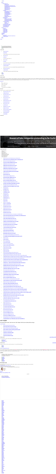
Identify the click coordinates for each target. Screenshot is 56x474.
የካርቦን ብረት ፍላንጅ (6, 250)
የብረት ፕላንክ (6, 15)
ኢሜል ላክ (1, 371)
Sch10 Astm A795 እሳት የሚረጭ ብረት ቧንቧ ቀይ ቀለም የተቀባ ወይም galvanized (15, 289)
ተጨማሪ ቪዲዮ (54, 342)
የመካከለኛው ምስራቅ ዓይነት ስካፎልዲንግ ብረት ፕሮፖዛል (11, 186)
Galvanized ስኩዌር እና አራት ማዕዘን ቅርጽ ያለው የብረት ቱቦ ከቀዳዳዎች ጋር (14, 318)
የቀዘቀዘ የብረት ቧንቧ (7, 7)
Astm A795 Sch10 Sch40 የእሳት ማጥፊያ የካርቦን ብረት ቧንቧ (12, 253)
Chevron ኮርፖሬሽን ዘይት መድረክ (8, 335)
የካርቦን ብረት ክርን (5, 239)
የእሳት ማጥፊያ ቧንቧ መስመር (6, 24)
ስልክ (2, 354)
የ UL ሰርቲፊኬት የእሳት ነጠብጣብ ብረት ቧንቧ (9, 271)
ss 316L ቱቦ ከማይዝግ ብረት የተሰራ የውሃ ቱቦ (9, 227)
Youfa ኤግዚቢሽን (5, 29)
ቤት (2, 2)
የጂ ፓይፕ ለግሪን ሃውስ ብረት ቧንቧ (8, 309)
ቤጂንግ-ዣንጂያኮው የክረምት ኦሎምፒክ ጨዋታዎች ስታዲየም (11, 329)
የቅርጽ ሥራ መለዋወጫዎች (7, 203)
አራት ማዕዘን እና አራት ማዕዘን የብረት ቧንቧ (10, 5)
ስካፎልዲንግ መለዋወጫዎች (8, 16)
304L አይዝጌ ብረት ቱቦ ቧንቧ (7, 209)
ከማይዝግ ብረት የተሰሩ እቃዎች (8, 20)
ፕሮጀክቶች (3, 33)
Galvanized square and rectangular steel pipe (10, 6)
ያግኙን (2, 37)
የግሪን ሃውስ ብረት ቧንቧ (6, 26)
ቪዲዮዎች (4, 28)
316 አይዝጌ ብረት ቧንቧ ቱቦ (7, 206)
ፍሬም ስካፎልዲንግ (7, 11)
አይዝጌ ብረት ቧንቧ (5, 17)
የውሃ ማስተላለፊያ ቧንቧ (6, 25)
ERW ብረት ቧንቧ (7, 4)
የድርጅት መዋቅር (5, 30)
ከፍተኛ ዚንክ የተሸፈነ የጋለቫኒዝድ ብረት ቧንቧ (9, 177)
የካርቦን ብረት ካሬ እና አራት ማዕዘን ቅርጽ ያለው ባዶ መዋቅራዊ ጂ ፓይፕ (13, 159)
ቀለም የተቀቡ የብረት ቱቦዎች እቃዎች (8, 230)
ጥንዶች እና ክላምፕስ (7, 14)
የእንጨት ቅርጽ (5, 200)
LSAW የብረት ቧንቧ (7, 9)
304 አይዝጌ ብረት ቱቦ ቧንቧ (7, 212)
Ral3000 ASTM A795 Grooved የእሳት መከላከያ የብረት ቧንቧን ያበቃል (13, 265)
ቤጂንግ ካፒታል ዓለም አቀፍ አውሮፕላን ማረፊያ (9, 326)
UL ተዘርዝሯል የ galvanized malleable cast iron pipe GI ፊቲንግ (12, 236)
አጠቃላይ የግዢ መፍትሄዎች (6, 65)
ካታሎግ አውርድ (5, 32)
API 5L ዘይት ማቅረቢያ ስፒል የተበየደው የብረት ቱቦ (10, 283)
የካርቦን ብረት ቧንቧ (5, 3)
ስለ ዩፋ (2, 27)
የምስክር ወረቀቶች (5, 31)
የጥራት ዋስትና (4, 61)
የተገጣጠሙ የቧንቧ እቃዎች (8, 19)
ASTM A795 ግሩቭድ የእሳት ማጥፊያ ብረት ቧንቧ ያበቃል (11, 268)
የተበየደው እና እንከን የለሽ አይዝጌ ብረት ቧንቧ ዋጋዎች (10, 221)
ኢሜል (2, 355)
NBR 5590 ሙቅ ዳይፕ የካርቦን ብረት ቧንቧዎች (10, 165)
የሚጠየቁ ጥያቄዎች (5, 36)
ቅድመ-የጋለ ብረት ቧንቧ (7, 8)
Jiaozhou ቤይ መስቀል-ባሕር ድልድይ (8, 332)
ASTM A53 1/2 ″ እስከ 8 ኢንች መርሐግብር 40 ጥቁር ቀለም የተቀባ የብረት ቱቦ (14, 262)
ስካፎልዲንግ (4, 10)
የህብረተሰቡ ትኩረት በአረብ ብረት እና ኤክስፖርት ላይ (9, 35)
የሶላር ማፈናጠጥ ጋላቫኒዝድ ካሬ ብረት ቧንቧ (9, 315)
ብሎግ (2, 34)
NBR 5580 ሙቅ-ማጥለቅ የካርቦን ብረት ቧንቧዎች (10, 168)
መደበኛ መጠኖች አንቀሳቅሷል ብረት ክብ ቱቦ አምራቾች (10, 171)
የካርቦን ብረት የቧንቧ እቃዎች (8, 18)
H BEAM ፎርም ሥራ (6, 197)
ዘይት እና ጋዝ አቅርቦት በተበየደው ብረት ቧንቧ (9, 180)
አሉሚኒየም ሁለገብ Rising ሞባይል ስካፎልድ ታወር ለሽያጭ (11, 183)
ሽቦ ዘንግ (6, 22)
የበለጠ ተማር (1, 81)
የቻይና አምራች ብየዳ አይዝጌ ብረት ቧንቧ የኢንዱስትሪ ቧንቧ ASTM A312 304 (14, 215)
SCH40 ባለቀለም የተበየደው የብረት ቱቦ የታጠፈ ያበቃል (11, 274)
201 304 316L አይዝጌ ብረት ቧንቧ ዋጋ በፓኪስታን (10, 224)
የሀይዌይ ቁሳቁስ (6, 23)
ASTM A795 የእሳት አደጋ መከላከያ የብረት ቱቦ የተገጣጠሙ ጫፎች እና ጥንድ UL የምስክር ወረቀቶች (17, 256)
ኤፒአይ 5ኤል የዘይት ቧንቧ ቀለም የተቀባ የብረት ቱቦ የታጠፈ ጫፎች (12, 280)
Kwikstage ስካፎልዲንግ (7, 12)
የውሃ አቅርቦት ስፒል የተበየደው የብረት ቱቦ (9, 306)
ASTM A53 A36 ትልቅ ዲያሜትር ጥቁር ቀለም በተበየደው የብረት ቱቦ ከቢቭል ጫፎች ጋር (15, 259)
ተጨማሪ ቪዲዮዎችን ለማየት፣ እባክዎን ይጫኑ (5, 365)
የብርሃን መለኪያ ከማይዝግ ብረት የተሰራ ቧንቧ (9, 218)
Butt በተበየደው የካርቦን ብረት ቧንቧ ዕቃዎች (9, 233)
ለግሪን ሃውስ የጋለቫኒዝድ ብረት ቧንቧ (8, 312)
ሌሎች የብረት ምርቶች (6, 21)
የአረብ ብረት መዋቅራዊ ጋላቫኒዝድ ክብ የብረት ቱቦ (10, 162)
